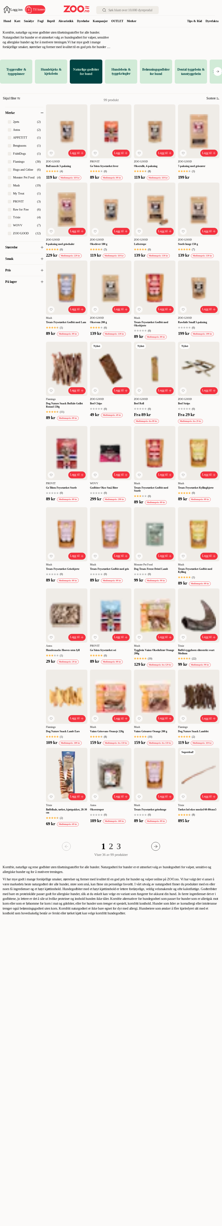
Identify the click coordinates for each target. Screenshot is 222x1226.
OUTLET (117, 21)
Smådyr (29, 21)
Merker (131, 21)
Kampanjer (100, 21)
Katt (17, 21)
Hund (7, 21)
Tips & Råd (194, 21)
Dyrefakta (212, 21)
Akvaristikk (65, 21)
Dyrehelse (83, 21)
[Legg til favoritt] (51, 153)
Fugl (40, 21)
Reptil (51, 21)
